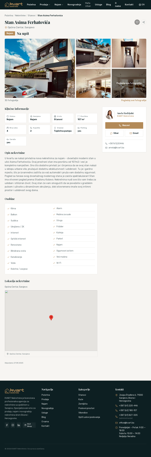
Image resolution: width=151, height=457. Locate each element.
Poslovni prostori (86, 408)
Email (135, 133)
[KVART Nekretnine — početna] (14, 4)
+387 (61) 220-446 (128, 405)
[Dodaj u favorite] (137, 22)
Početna (31, 4)
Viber (116, 133)
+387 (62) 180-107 (128, 410)
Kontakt (129, 4)
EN (143, 4)
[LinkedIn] (19, 425)
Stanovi (31, 15)
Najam (58, 4)
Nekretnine (20, 15)
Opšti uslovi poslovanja (89, 417)
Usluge (98, 4)
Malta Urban (88, 4)
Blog (108, 4)
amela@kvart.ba (116, 147)
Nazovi (126, 125)
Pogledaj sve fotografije (133, 100)
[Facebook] (7, 425)
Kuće (80, 399)
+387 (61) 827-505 (128, 416)
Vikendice (83, 412)
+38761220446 (116, 143)
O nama (118, 4)
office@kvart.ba (126, 423)
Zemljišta (82, 404)
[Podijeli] (143, 22)
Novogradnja (74, 4)
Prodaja (44, 4)
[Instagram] (13, 425)
